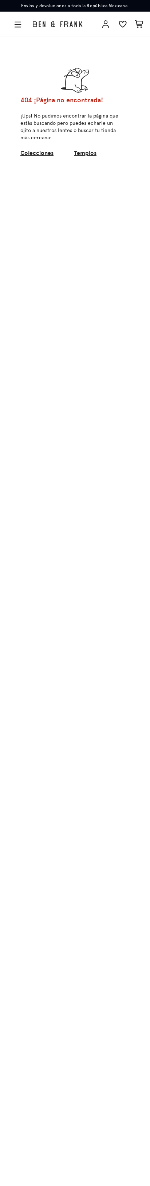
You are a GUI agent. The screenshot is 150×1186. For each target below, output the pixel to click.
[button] (19, 24)
